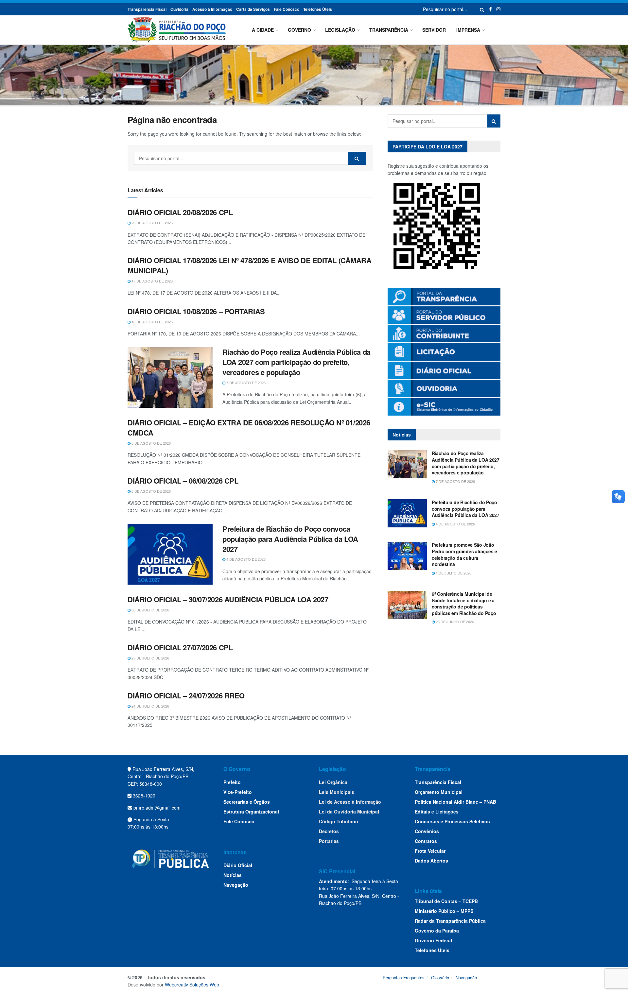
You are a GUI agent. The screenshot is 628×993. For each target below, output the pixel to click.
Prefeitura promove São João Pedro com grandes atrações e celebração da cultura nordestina (464, 554)
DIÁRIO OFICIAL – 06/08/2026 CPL (183, 480)
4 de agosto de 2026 (245, 559)
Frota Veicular (430, 850)
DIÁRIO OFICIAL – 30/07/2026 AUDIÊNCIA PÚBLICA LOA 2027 (228, 599)
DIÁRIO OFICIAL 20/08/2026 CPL (180, 212)
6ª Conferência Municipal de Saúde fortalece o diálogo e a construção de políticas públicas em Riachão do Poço (464, 603)
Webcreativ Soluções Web (192, 984)
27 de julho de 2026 (150, 657)
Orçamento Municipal (438, 792)
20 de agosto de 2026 (152, 222)
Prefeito (232, 782)
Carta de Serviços (253, 9)
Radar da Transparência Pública (450, 920)
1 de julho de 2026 (453, 572)
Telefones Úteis (317, 9)
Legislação (340, 29)
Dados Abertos (431, 860)
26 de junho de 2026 (454, 621)
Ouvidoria (179, 9)
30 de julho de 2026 (150, 609)
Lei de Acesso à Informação (350, 801)
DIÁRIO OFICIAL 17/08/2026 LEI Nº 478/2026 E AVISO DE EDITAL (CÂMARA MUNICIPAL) (250, 265)
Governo (299, 29)
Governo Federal (433, 940)
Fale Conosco (286, 9)
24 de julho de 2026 (150, 706)
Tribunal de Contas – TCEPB (446, 901)
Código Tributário (338, 821)
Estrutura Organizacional (251, 811)
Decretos (329, 831)
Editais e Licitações (437, 811)
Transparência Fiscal (147, 9)
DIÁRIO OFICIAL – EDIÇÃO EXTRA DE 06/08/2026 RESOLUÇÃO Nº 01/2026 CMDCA (249, 427)
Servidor (434, 29)
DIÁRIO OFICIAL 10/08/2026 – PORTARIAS (196, 311)
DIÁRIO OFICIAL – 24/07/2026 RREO (186, 695)
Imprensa (468, 29)
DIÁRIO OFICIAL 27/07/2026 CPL (180, 647)
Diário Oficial (237, 865)
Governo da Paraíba (437, 930)
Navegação (235, 885)
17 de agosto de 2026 (152, 280)
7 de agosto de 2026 (245, 382)
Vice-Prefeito (237, 792)
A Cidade (263, 29)
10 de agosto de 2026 (152, 321)
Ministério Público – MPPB (444, 911)
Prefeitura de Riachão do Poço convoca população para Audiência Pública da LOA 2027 (290, 538)
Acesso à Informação (212, 9)
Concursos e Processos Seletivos (452, 821)
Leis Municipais (336, 792)
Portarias (329, 841)
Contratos (426, 841)
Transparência (388, 29)
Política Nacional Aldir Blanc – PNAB (455, 801)
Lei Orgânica (333, 782)
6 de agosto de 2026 (151, 443)
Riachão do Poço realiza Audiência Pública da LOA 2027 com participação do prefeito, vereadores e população (296, 362)
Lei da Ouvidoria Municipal (349, 811)
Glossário (440, 977)
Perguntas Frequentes (404, 977)
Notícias (232, 875)
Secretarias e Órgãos (246, 801)
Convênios (427, 831)
